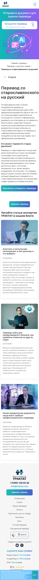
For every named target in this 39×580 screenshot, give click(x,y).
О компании (19, 498)
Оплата (19, 510)
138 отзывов (24, 558)
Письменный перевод (19, 528)
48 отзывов (17, 562)
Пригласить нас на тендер (19, 513)
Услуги (19, 502)
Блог (19, 521)
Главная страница (18, 63)
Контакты (19, 517)
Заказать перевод (19, 204)
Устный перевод (19, 525)
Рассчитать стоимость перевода (19, 188)
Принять (35, 574)
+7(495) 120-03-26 (19, 483)
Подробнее (24, 578)
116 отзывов (24, 555)
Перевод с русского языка (18, 66)
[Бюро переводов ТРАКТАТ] (6, 4)
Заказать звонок (19, 492)
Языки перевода (19, 506)
